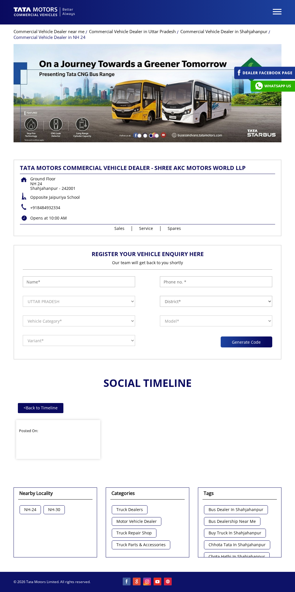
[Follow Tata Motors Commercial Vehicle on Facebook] (126, 582)
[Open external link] (264, 77)
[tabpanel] (147, 93)
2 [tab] (144, 135)
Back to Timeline (41, 408)
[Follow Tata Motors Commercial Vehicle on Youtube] (158, 582)
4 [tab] (156, 135)
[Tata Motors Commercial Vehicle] (44, 12)
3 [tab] (150, 135)
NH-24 (30, 509)
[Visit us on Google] (137, 582)
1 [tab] (138, 135)
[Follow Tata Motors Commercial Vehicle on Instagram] (147, 582)
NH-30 (54, 509)
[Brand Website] (168, 582)
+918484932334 (45, 207)
